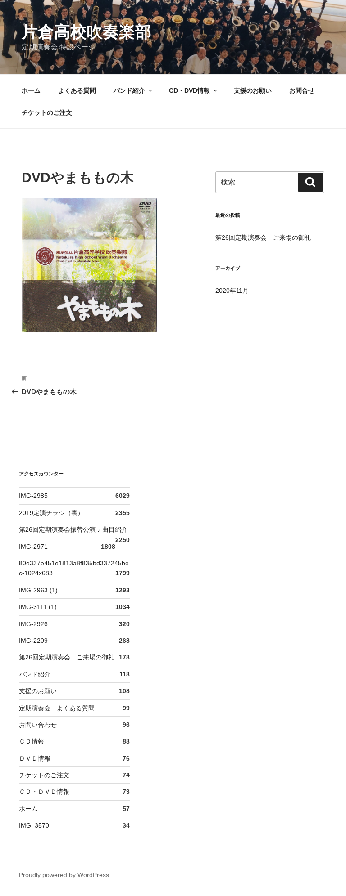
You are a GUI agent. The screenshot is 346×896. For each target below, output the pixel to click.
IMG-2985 (33, 495)
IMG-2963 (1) (38, 590)
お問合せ (301, 90)
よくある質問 (77, 90)
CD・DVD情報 (189, 90)
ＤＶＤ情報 (34, 758)
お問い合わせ (38, 724)
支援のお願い (253, 90)
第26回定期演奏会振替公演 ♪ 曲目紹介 (73, 529)
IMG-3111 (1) (38, 606)
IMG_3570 (34, 825)
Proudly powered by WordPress (64, 874)
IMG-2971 (33, 546)
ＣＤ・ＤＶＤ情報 (44, 791)
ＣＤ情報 (31, 741)
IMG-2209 (33, 640)
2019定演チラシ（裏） (51, 512)
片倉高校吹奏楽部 (86, 31)
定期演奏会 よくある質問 (57, 708)
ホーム (31, 90)
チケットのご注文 (47, 112)
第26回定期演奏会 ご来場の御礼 (263, 237)
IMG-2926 (33, 623)
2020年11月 (232, 290)
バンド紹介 (129, 90)
